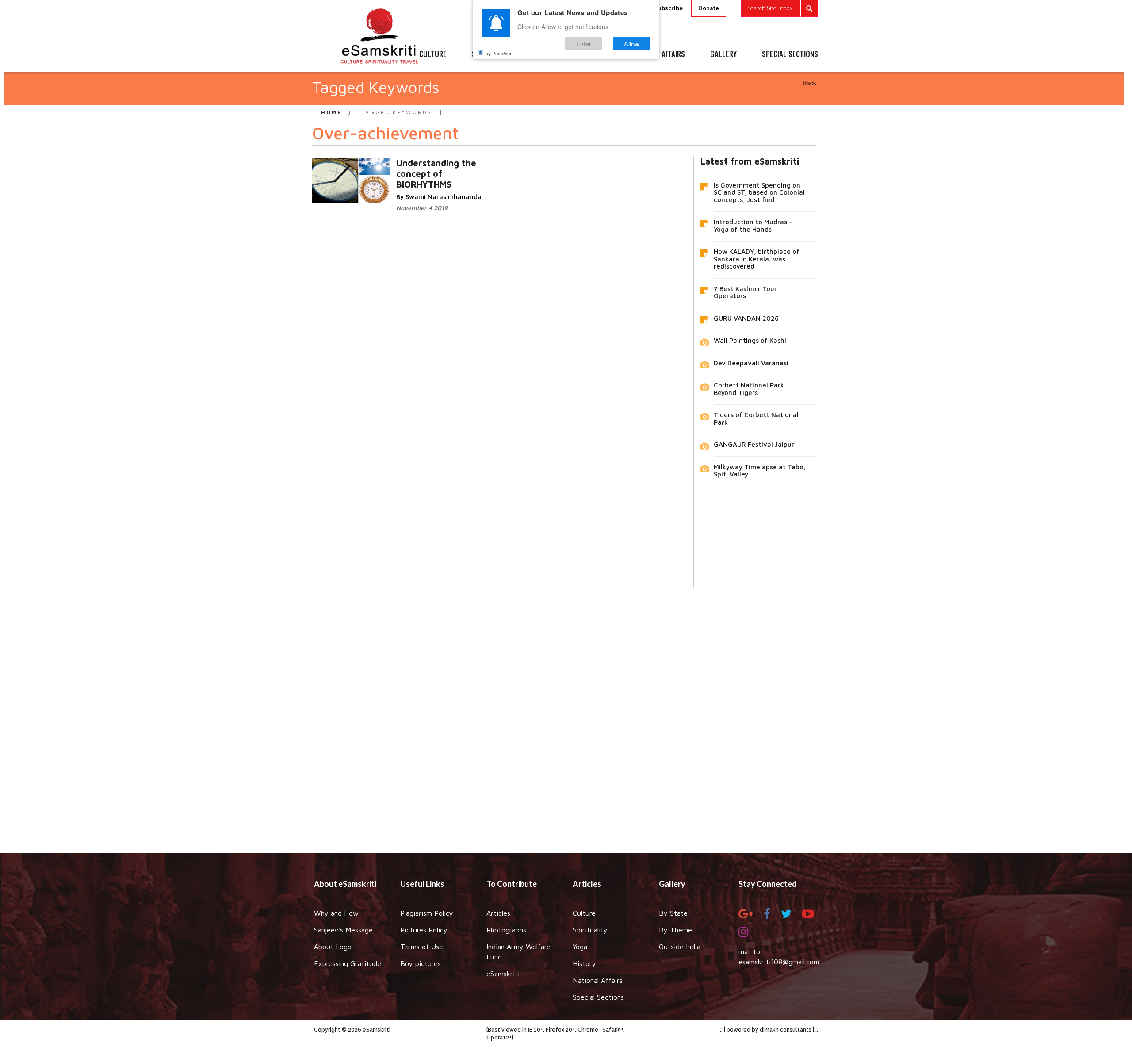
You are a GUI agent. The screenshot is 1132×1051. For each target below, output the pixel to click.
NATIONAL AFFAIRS (658, 54)
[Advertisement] (566, 714)
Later (584, 43)
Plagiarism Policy (426, 913)
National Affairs (598, 980)
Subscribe (668, 8)
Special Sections (598, 997)
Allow (631, 43)
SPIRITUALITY (492, 54)
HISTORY (592, 54)
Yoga (580, 947)
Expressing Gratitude (347, 963)
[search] (779, 8)
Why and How (336, 913)
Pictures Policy (423, 930)
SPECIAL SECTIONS (790, 54)
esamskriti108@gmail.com (778, 962)
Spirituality (590, 930)
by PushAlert (499, 53)
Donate (708, 8)
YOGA (546, 54)
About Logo (333, 947)
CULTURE (433, 54)
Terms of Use (421, 947)
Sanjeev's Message (343, 930)
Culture (584, 913)
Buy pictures (420, 963)
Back (809, 82)
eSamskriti (503, 974)
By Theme (675, 930)
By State (673, 913)
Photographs (506, 930)
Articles (498, 913)
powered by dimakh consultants (769, 1030)
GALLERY (723, 54)
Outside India (679, 947)
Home (331, 112)
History (584, 963)
